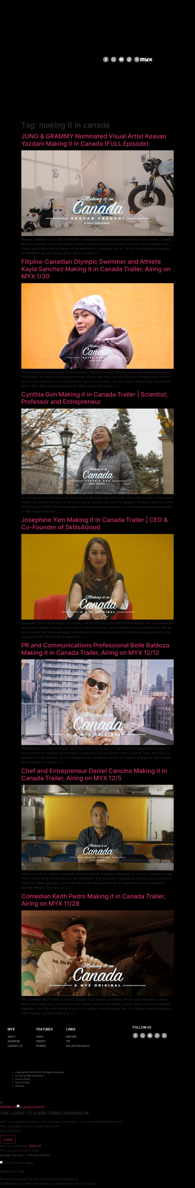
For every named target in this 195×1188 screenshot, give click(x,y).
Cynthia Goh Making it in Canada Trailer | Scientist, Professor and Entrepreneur (94, 398)
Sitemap (19, 1085)
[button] (88, 59)
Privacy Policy (23, 1079)
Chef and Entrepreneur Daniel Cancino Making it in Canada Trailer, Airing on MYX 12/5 (94, 774)
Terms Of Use (22, 1082)
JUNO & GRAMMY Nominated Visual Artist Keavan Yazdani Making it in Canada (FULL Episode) (93, 139)
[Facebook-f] (106, 59)
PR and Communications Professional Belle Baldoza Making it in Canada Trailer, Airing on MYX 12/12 (95, 648)
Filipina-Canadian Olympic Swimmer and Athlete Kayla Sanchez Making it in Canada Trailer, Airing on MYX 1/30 (96, 269)
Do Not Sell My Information (29, 1075)
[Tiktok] (129, 59)
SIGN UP (35, 1146)
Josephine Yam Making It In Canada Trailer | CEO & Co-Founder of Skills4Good (94, 523)
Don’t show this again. (18, 1162)
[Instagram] (113, 59)
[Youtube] (121, 59)
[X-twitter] (137, 59)
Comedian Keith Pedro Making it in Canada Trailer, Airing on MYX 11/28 (93, 899)
